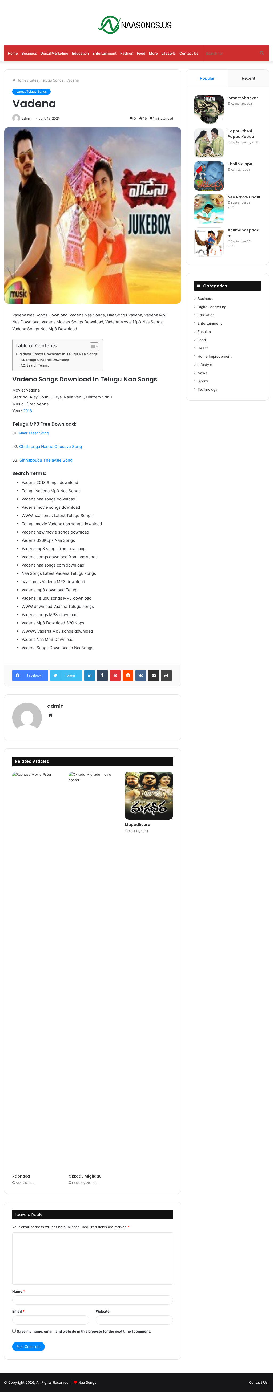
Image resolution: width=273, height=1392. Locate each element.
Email (18, 1311)
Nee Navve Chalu (244, 197)
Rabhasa (21, 1176)
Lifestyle (169, 53)
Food (141, 53)
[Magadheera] (149, 796)
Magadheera (137, 824)
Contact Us (188, 53)
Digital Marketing (54, 53)
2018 (27, 410)
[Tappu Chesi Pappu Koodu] (209, 143)
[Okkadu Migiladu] (93, 971)
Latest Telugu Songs (46, 80)
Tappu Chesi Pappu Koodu (241, 133)
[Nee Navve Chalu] (209, 209)
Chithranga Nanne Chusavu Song (50, 446)
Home (13, 53)
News (202, 373)
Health (203, 348)
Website (103, 1311)
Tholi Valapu (240, 164)
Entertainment (105, 53)
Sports (203, 381)
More (153, 53)
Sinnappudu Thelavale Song (46, 460)
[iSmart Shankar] (209, 110)
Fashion (126, 53)
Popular (207, 78)
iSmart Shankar (243, 98)
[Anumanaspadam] (209, 242)
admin (26, 118)
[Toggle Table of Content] (92, 346)
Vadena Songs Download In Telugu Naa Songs (58, 354)
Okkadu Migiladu (85, 1176)
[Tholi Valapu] (209, 176)
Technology (208, 389)
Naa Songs (87, 1382)
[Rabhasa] (36, 971)
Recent (248, 78)
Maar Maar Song (33, 432)
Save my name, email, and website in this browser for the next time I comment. (84, 1331)
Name (18, 1291)
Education (80, 53)
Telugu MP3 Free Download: (47, 360)
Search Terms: (37, 365)
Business (29, 53)
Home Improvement (215, 356)
